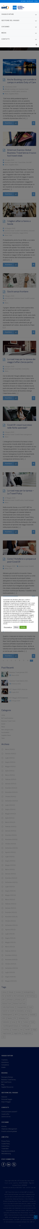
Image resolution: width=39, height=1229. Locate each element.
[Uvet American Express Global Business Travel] (12, 7)
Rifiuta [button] (16, 627)
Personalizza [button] (8, 627)
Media (3, 33)
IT (34, 1)
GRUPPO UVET (30, 1)
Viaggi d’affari (7, 14)
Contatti (5, 39)
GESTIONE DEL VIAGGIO (10, 20)
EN (37, 1)
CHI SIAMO (5, 26)
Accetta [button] (23, 627)
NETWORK (23, 1)
